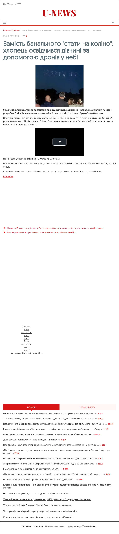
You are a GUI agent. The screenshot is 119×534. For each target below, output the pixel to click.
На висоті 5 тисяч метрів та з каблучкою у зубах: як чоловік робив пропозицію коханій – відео (55, 228)
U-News (6, 30)
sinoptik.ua (38, 353)
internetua (8, 176)
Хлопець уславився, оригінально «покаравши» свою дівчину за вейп (41, 232)
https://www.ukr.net (86, 526)
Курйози (15, 30)
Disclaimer (26, 526)
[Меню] (4, 22)
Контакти (38, 526)
